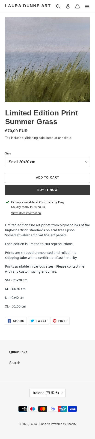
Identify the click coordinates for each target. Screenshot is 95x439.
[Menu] (87, 6)
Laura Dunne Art (28, 5)
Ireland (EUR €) (46, 393)
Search (14, 363)
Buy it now (47, 190)
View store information (26, 213)
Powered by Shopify (63, 424)
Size (8, 153)
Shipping (31, 138)
